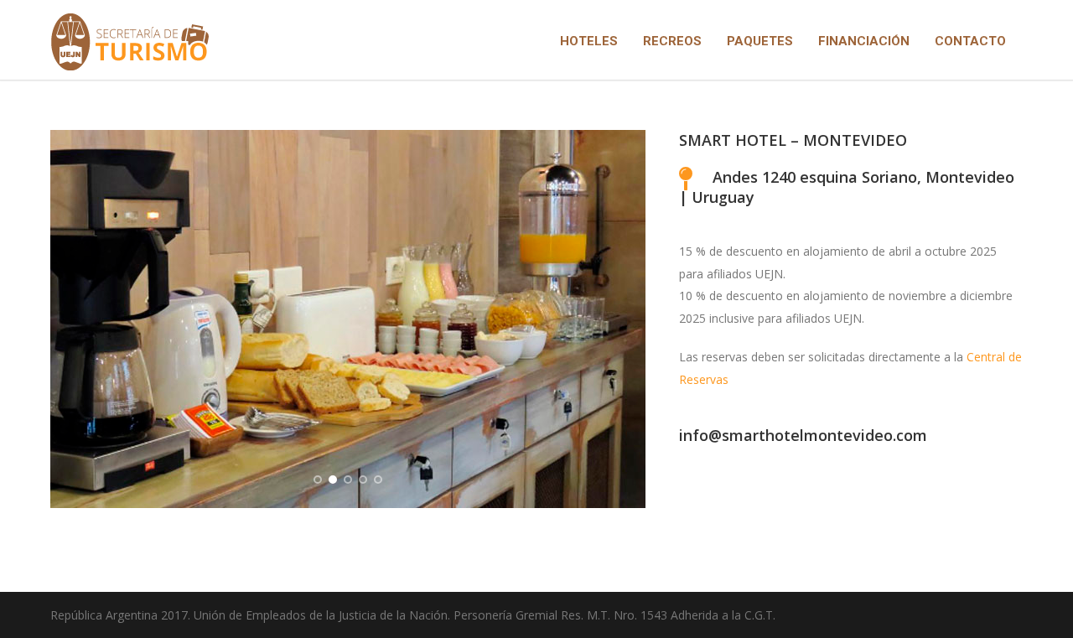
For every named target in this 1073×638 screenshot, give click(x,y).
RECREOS (672, 41)
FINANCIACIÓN (864, 41)
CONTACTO (970, 41)
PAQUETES (760, 41)
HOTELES (589, 41)
